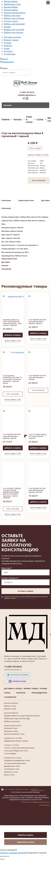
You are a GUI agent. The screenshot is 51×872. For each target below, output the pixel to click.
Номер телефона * (10, 578)
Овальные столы (11, 772)
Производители (39, 693)
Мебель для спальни (13, 32)
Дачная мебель (11, 10)
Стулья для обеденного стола (16, 751)
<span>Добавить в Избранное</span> (21, 294)
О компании (9, 54)
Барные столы (10, 706)
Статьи (7, 693)
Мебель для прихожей (14, 24)
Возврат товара (11, 40)
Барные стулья (10, 709)
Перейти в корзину (25, 835)
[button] (13, 335)
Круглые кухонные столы (14, 734)
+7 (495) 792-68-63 (26, 92)
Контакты (8, 51)
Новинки (8, 45)
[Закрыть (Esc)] (1, 856)
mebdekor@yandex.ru (27, 95)
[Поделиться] (3, 856)
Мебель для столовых (14, 18)
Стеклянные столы (11, 769)
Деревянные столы (12, 766)
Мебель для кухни (12, 15)
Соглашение (44, 805)
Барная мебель (11, 7)
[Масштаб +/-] (8, 856)
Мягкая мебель (11, 1)
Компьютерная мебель (15, 12)
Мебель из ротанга (12, 721)
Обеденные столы (12, 4)
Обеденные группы (13, 738)
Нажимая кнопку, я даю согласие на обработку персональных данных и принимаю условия (26, 597)
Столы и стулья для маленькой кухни (19, 748)
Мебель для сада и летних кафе (17, 718)
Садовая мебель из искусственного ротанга (22, 716)
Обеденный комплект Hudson (16, 741)
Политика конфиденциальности (35, 802)
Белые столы (9, 775)
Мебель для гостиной (14, 29)
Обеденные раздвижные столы (17, 760)
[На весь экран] (6, 856)
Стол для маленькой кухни (15, 763)
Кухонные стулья (11, 731)
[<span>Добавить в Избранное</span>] (13, 307)
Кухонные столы (10, 728)
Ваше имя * (6, 568)
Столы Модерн (10, 753)
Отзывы (7, 42)
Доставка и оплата (12, 37)
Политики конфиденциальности (25, 598)
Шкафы (7, 26)
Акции (6, 48)
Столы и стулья (11, 21)
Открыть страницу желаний (13, 852)
